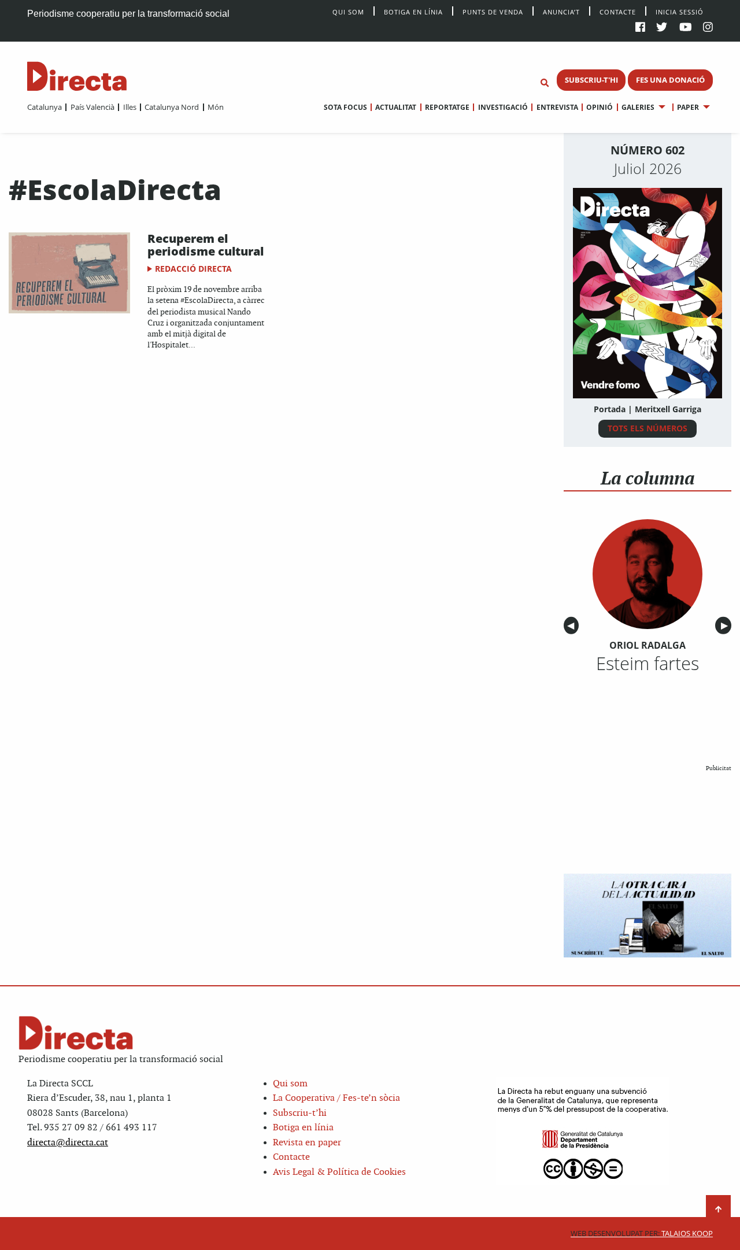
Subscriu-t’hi (300, 1113)
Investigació (502, 107)
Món (216, 107)
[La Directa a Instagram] (708, 28)
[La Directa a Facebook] (640, 28)
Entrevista (557, 107)
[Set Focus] (544, 83)
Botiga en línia (413, 11)
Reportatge (447, 107)
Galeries (637, 107)
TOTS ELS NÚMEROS (647, 428)
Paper (688, 107)
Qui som (290, 1083)
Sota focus (345, 107)
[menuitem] (44, 107)
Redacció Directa (193, 268)
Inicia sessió (680, 11)
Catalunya (44, 107)
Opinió (599, 107)
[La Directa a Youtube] (685, 28)
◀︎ (573, 625)
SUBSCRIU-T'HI (591, 80)
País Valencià (92, 107)
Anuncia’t (561, 11)
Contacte (618, 11)
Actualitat (395, 107)
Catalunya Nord (172, 107)
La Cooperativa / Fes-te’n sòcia (336, 1098)
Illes (129, 107)
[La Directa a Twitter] (661, 28)
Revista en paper (307, 1142)
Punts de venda (492, 11)
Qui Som (348, 12)
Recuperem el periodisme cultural (205, 245)
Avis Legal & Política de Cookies (339, 1172)
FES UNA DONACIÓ (670, 80)
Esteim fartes (647, 663)
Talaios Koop (642, 1233)
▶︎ (726, 625)
